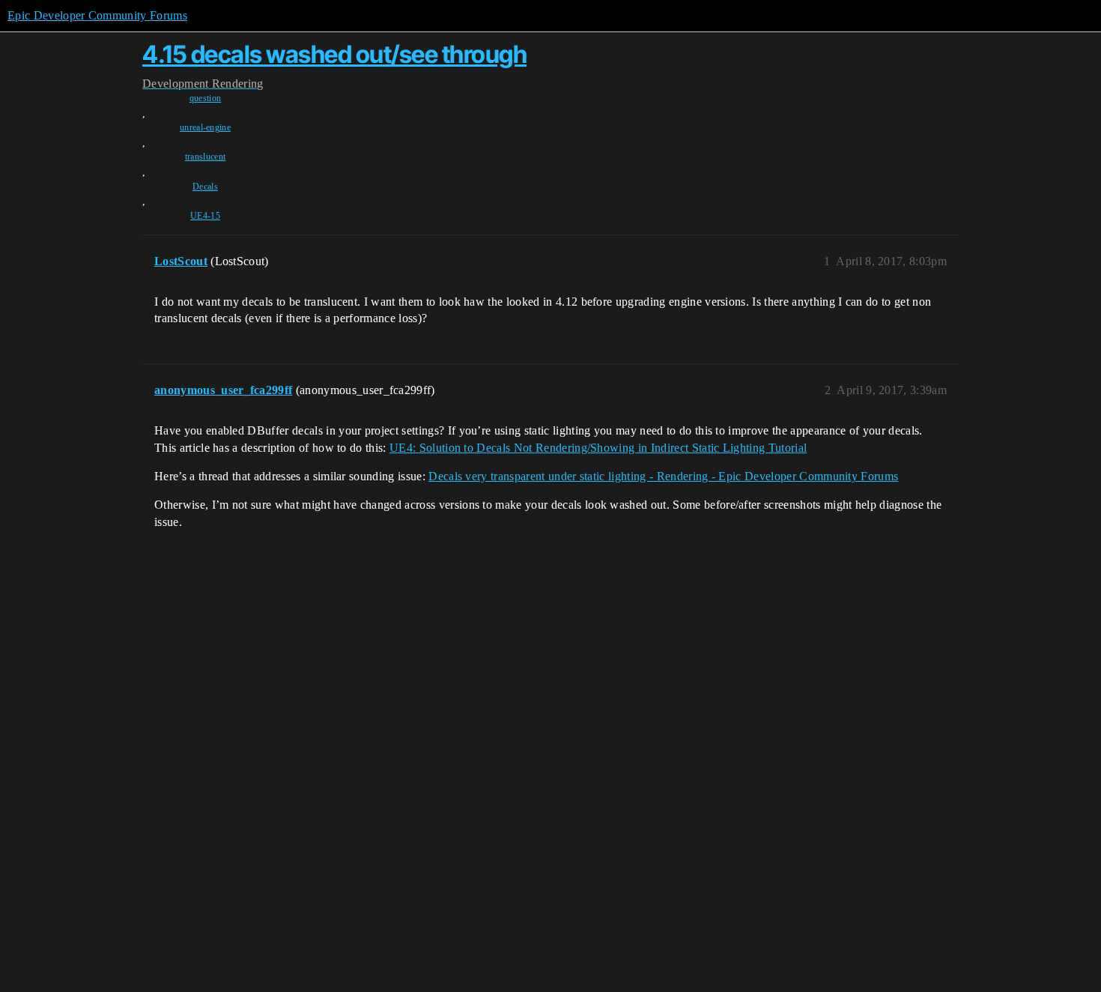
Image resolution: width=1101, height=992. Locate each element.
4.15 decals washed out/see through (334, 54)
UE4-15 (205, 216)
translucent (205, 156)
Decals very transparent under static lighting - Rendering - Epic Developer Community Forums (663, 476)
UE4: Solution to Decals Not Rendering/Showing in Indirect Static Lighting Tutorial (598, 447)
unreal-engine (205, 127)
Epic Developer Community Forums (97, 15)
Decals (205, 186)
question (205, 98)
